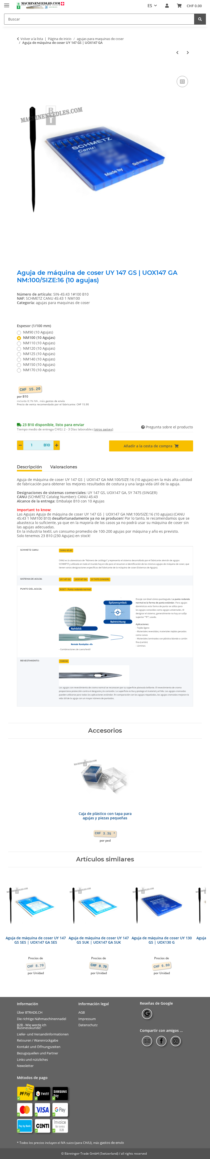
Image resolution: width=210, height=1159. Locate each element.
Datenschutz (88, 1025)
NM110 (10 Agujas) (39, 343)
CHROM (64, 661)
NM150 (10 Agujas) (39, 364)
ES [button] (150, 5)
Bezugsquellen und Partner (37, 1053)
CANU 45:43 (66, 550)
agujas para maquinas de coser (63, 302)
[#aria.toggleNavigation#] (6, 3)
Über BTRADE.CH (30, 1012)
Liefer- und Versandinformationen (43, 1034)
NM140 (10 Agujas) (39, 359)
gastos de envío (55, 401)
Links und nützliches (32, 1059)
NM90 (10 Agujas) (38, 332)
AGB (81, 1012)
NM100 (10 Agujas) (39, 338)
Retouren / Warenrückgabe (37, 1040)
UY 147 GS (65, 579)
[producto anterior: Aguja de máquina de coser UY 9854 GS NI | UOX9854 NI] (177, 52)
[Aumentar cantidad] (57, 445)
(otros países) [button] (103, 429)
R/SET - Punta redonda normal (75, 589)
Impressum (87, 1018)
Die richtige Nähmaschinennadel (41, 1018)
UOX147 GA (81, 579)
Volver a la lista (31, 39)
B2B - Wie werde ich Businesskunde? (31, 1026)
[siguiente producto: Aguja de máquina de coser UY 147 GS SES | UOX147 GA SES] (188, 52)
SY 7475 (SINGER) (100, 579)
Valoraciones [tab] (63, 467)
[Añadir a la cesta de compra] (21, 69)
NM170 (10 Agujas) (39, 370)
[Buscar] (200, 19)
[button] (167, 5)
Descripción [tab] (29, 467)
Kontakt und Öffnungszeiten (38, 1047)
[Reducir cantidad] (20, 445)
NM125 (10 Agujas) (39, 354)
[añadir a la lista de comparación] (182, 81)
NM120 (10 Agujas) (39, 348)
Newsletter (25, 1066)
